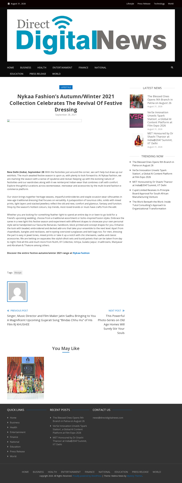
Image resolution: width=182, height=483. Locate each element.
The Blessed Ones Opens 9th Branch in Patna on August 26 (160, 100)
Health (41, 67)
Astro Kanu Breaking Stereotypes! (103, 390)
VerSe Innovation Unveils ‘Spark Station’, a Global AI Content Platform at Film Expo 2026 (159, 119)
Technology (159, 3)
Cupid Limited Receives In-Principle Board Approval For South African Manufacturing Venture (150, 193)
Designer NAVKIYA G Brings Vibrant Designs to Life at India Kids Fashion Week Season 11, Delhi (25, 385)
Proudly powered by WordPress (87, 475)
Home (10, 67)
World (170, 3)
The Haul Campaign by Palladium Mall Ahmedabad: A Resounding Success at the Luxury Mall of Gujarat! (64, 383)
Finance (83, 67)
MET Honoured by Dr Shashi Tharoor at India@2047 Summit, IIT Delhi (160, 138)
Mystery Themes (134, 475)
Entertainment (62, 67)
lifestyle (18, 272)
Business (25, 67)
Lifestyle (130, 3)
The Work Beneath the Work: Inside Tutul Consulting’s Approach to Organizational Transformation (151, 205)
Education (16, 73)
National (100, 67)
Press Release (143, 3)
